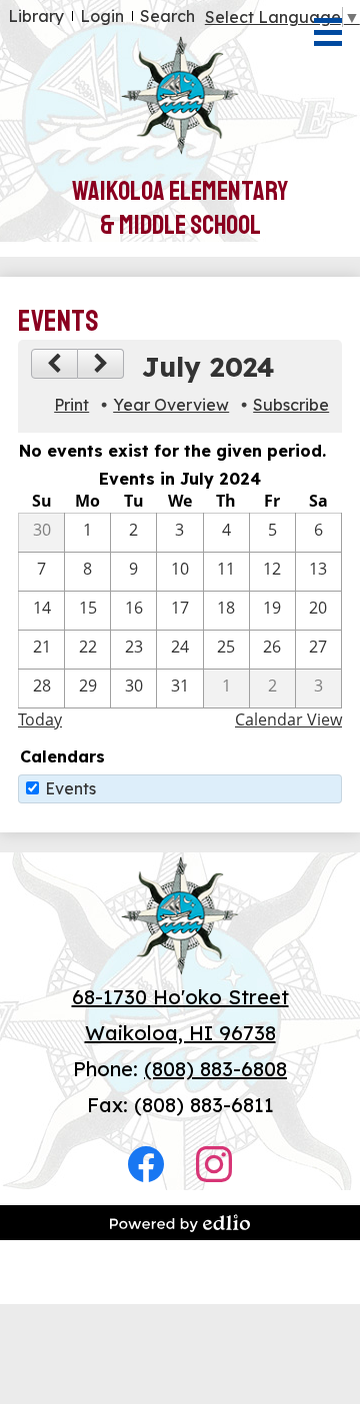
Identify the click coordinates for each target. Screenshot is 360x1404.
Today (40, 719)
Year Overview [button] (171, 405)
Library (36, 16)
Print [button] (71, 405)
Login (102, 16)
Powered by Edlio (180, 1223)
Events (70, 788)
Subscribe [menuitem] (291, 405)
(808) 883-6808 (215, 1068)
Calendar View (288, 719)
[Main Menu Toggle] (328, 32)
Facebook (146, 1164)
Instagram (214, 1164)
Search (167, 16)
